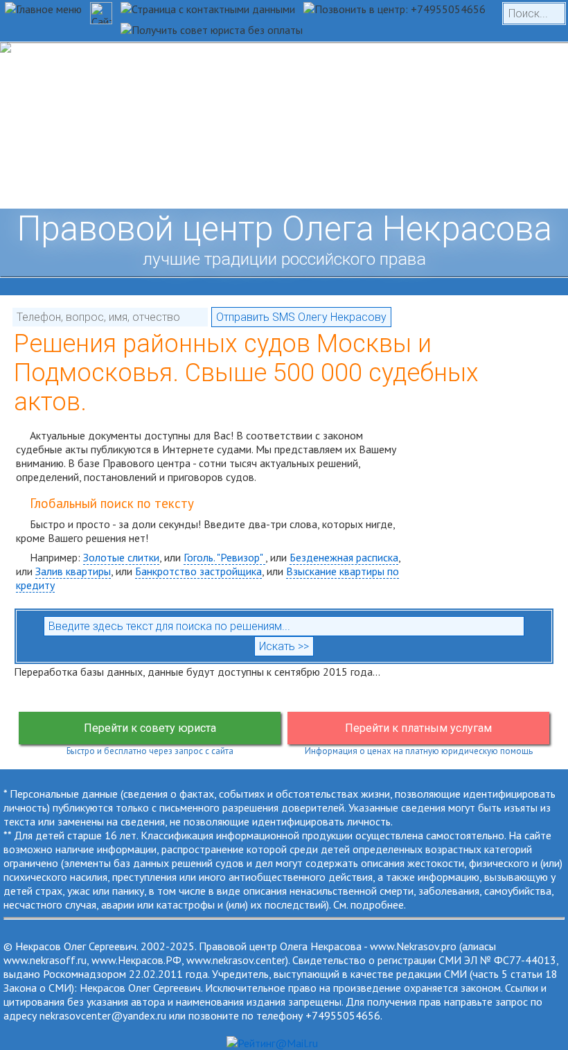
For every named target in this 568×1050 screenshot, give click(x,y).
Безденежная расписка (344, 557)
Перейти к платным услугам (418, 728)
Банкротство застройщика (198, 571)
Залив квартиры (73, 571)
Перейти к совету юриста (150, 728)
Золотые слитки (121, 557)
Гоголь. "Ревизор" (224, 557)
